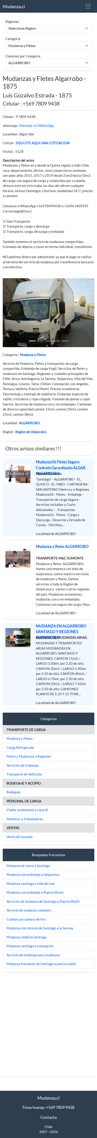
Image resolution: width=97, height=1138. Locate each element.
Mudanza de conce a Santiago (28, 866)
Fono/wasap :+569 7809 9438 (48, 1107)
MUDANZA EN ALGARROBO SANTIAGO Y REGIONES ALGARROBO (61, 632)
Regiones (12, 21)
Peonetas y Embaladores (25, 819)
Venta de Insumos (20, 837)
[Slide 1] (32, 341)
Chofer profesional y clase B (27, 810)
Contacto (48, 1117)
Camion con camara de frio (26, 919)
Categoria (12, 39)
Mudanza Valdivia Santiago (27, 937)
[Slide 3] (56, 341)
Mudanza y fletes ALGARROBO (62, 546)
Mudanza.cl (14, 6)
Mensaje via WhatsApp (36, 125)
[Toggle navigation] (88, 6)
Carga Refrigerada (20, 747)
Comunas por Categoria (22, 56)
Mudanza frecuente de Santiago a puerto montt (41, 964)
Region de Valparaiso (30, 432)
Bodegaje (14, 792)
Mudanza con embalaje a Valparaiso (33, 874)
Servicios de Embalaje (23, 765)
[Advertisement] (48, 1024)
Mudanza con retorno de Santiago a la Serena (40, 928)
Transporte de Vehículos (24, 774)
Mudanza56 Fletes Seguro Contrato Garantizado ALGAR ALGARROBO (60, 467)
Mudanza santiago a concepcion (30, 946)
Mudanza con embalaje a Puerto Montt (35, 892)
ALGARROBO (29, 423)
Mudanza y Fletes (33, 355)
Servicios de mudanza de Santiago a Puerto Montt (43, 901)
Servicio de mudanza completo (29, 910)
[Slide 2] (48, 341)
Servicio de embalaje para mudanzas (33, 955)
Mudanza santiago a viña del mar (31, 883)
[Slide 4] (64, 341)
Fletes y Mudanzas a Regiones (29, 756)
